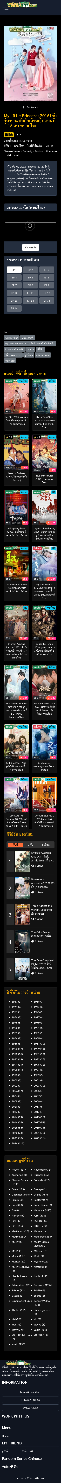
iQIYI (36, 1215)
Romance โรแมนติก (14, 349)
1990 (15, 1054)
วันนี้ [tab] (15, 845)
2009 (37, 1101)
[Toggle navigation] (6, 11)
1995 (37, 1064)
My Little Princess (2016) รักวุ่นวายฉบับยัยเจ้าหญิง (29, 343)
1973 (15, 1012)
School (15, 1290)
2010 (15, 1106)
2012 (15, 1111)
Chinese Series (12, 151)
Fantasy (38, 1199)
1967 (15, 1001)
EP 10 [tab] (14, 293)
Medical (16, 1236)
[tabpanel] (30, 914)
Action (15, 1169)
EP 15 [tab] (46, 300)
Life (14, 1226)
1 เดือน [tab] (46, 845)
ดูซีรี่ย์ (5, 1451)
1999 (37, 1075)
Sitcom (16, 1295)
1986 (15, 1043)
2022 (15, 1138)
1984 (15, 1038)
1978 (15, 1022)
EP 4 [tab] (14, 277)
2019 (37, 1127)
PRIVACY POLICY (30, 1399)
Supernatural (19, 1301)
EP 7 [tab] (14, 285)
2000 (15, 1080)
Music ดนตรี (27, 337)
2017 (37, 1122)
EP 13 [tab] (14, 300)
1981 (37, 1027)
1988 (15, 1048)
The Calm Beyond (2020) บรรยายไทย (41, 934)
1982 (15, 1033)
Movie (15, 1256)
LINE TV (38, 1226)
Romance (51, 151)
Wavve (37, 1324)
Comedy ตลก (11, 337)
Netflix (37, 1266)
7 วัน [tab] (30, 845)
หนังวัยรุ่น (9, 360)
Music (37, 1256)
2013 (37, 1111)
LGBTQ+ (39, 1220)
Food (15, 1205)
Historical (39, 1210)
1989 (37, 1048)
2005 (37, 1090)
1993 (37, 1059)
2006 (15, 1096)
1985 (37, 1038)
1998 (15, 1075)
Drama (37, 1194)
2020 (15, 1132)
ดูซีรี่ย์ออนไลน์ (42, 354)
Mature (38, 1231)
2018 (15, 1127)
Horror (15, 1215)
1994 (15, 1064)
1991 (37, 1054)
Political (38, 1276)
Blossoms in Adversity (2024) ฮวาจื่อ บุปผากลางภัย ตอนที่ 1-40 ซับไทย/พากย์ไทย (42, 883)
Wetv (15, 1329)
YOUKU (38, 1335)
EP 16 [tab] (14, 308)
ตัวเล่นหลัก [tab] (30, 247)
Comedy (27, 151)
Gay (14, 1210)
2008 (15, 1101)
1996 (15, 1069)
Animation (17, 1174)
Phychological (19, 1276)
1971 (15, 1006)
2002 (15, 1085)
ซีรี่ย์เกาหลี (27, 1451)
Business (38, 1174)
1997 (37, 1069)
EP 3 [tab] (46, 269)
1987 (37, 1043)
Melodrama (40, 1236)
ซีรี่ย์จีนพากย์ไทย (13, 354)
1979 (37, 1022)
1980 (15, 1027)
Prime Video (18, 1285)
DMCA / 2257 (30, 1407)
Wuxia (37, 1329)
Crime (15, 1189)
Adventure (40, 1169)
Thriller (16, 1310)
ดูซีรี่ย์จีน (29, 354)
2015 (37, 1117)
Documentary (19, 1194)
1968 (37, 1001)
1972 (37, 1006)
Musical (39, 151)
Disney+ (38, 1189)
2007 (37, 1096)
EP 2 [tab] (30, 269)
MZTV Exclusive (21, 1266)
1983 (37, 1033)
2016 (15, 1122)
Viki (9, 155)
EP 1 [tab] (14, 269)
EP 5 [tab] (30, 277)
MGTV (15, 1241)
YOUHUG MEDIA (21, 1335)
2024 (15, 1143)
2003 (37, 1085)
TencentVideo (42, 1301)
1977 (37, 1017)
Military (38, 1251)
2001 (37, 1080)
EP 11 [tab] (30, 293)
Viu (35, 1319)
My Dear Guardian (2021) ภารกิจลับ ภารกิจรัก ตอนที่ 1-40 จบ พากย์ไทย (42, 856)
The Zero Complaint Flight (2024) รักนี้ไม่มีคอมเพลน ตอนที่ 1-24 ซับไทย (42, 964)
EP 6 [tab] (46, 277)
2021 (37, 1132)
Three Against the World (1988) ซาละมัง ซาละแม (41, 909)
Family (15, 1199)
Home (5, 1436)
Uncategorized (42, 1310)
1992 (15, 1059)
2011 (37, 1106)
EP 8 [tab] (30, 285)
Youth (17, 155)
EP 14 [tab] (30, 300)
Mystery (38, 1261)
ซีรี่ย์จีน (40, 349)
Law (14, 1220)
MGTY (15, 1251)
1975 (37, 1012)
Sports (37, 1295)
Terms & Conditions (30, 1392)
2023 (37, 1138)
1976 (15, 1017)
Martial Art (18, 1231)
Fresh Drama (41, 1205)
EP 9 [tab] (46, 285)
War (14, 1324)
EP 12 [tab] (46, 293)
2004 (15, 1090)
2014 (15, 1117)
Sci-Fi (37, 1290)
